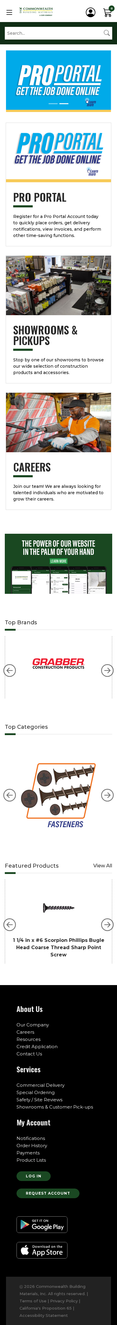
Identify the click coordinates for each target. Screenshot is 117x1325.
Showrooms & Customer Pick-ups (54, 1107)
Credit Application (37, 1046)
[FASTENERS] (58, 789)
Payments (28, 1153)
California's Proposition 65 (46, 1308)
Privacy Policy (64, 1300)
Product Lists (31, 1160)
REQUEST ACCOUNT (48, 1193)
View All (102, 866)
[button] (9, 670)
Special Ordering (35, 1092)
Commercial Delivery (40, 1085)
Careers (25, 1032)
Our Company (32, 1025)
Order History (31, 1145)
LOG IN (33, 1176)
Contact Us (29, 1054)
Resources (28, 1039)
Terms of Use (33, 1300)
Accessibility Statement (44, 1315)
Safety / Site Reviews (39, 1100)
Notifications (30, 1138)
